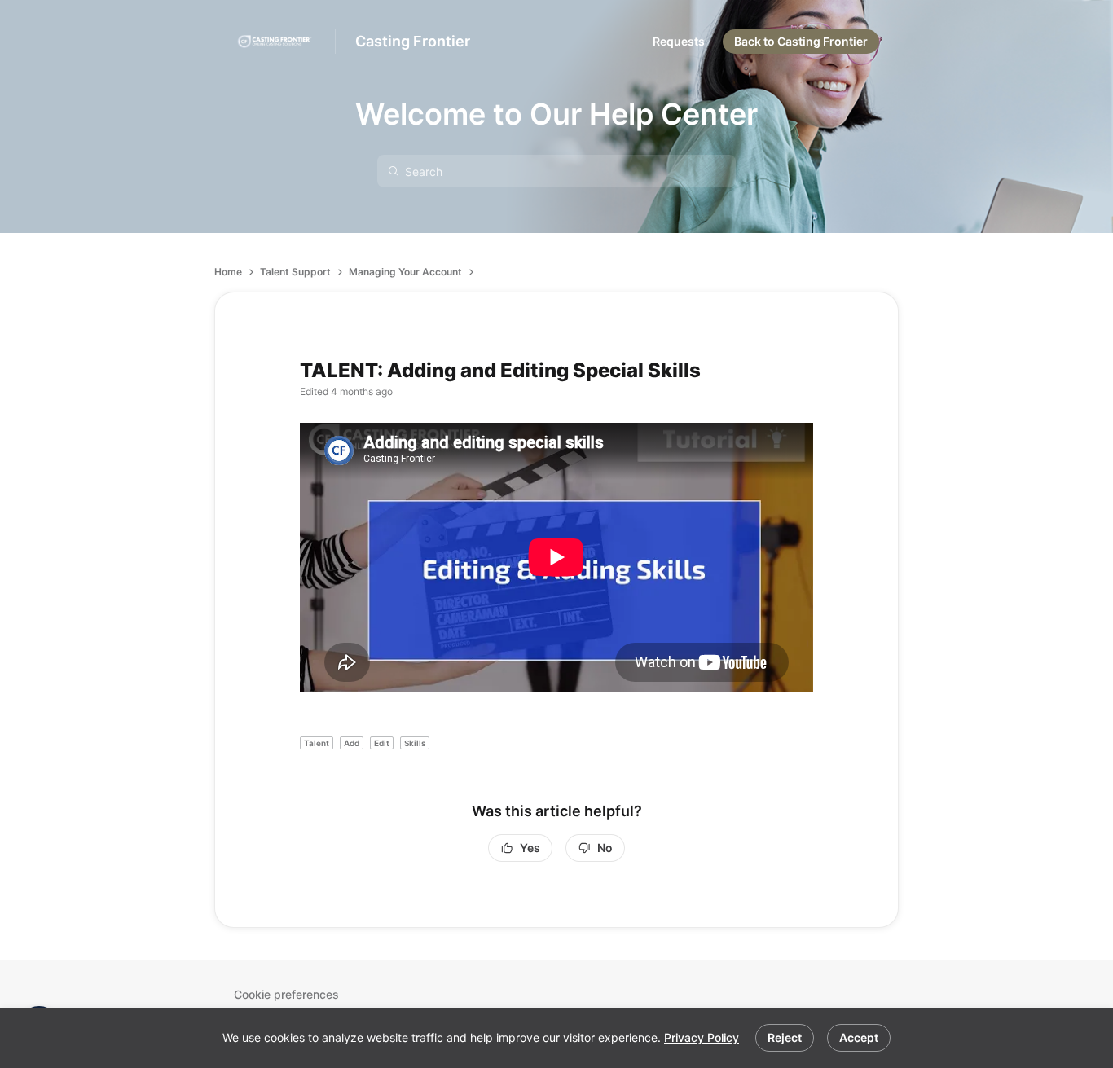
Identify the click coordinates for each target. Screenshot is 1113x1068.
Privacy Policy (701, 1037)
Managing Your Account (405, 272)
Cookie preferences (286, 994)
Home (228, 272)
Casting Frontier (412, 41)
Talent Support (295, 272)
